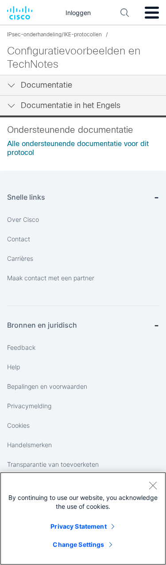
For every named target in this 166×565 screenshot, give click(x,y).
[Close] (152, 485)
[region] (83, 518)
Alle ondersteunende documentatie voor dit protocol (78, 148)
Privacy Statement (78, 526)
